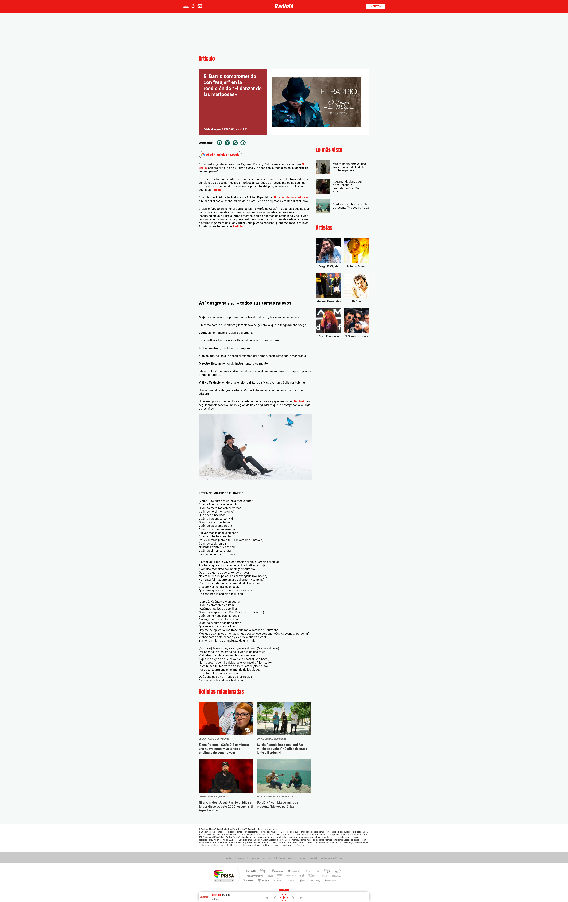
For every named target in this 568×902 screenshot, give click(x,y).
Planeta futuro (323, 876)
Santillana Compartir (294, 871)
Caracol (336, 871)
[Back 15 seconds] (275, 897)
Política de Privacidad (308, 858)
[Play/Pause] (284, 897)
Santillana (278, 871)
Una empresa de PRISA (224, 873)
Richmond (248, 880)
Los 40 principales (264, 871)
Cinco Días (290, 876)
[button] (186, 6)
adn (326, 871)
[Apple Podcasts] (9, 87)
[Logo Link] (284, 6)
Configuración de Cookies (331, 858)
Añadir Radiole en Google (222, 154)
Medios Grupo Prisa (223, 881)
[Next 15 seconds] (292, 897)
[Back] (267, 897)
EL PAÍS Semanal (312, 876)
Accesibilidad (269, 858)
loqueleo (315, 880)
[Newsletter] (200, 6)
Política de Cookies (287, 858)
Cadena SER (306, 871)
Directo (377, 6)
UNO (270, 876)
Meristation (330, 880)
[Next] (301, 897)
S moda (302, 880)
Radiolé (238, 226)
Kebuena (334, 876)
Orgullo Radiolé (27, 56)
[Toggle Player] (364, 897)
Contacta (229, 858)
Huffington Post (254, 876)
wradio (279, 876)
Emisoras (241, 858)
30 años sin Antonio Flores (32, 50)
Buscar (38, 25)
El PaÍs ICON (290, 880)
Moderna (263, 880)
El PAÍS (250, 871)
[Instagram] (3, 87)
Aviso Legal (254, 858)
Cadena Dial (301, 876)
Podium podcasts (277, 880)
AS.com (316, 871)
